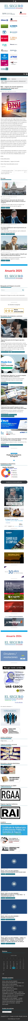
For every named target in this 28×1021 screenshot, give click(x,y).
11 (7, 964)
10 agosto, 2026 (5, 250)
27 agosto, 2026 (5, 869)
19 (10, 966)
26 (10, 968)
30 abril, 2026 (4, 405)
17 (3, 966)
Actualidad (3, 207)
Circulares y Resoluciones (10, 874)
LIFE (10, 351)
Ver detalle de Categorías (14, 304)
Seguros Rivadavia (4, 384)
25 (7, 968)
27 (13, 968)
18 (7, 966)
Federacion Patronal (12, 414)
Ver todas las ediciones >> (6, 706)
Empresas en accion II (5, 444)
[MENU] (27, 74)
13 (13, 964)
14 (17, 964)
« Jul (3, 973)
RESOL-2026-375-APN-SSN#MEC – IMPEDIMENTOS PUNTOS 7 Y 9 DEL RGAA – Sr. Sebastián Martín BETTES (13, 986)
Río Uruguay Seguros (5, 446)
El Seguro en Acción (12, 91)
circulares (3, 874)
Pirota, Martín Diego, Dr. (10, 234)
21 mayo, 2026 (4, 338)
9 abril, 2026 (4, 437)
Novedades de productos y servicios (18, 351)
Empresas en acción (4, 351)
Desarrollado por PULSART (14, 1018)
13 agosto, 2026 (5, 196)
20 (13, 966)
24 (3, 968)
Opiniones (3, 166)
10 (3, 964)
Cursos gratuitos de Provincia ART (21, 171)
